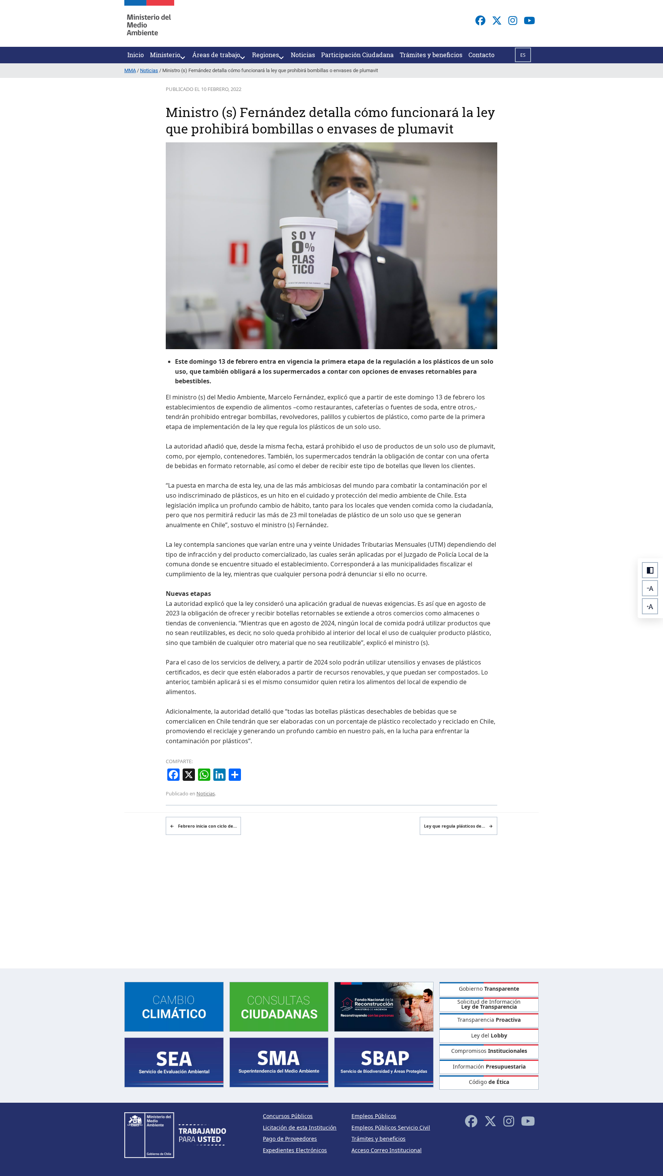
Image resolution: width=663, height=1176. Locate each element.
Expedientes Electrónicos (295, 1150)
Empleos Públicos (373, 1116)
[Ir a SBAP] (384, 1061)
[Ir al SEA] (174, 1061)
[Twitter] (497, 20)
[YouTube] (529, 20)
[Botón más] (650, 606)
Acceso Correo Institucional (386, 1150)
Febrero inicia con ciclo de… (203, 826)
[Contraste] (650, 570)
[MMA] (149, 23)
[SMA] (279, 1061)
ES (523, 55)
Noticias (205, 793)
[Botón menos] (650, 588)
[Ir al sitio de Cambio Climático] (174, 1005)
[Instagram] (512, 20)
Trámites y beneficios (378, 1138)
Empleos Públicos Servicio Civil (390, 1127)
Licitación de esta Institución (299, 1127)
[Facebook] (480, 20)
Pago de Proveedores (290, 1138)
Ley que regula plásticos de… (458, 826)
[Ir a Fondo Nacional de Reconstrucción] (384, 1005)
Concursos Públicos (288, 1116)
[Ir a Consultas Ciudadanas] (279, 1005)
